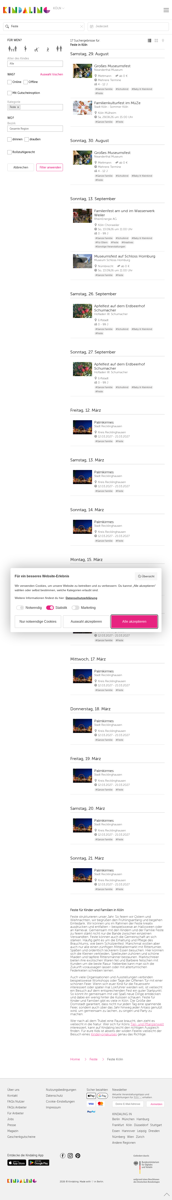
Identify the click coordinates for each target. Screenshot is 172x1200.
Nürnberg (118, 1136)
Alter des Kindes (18, 58)
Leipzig (141, 1131)
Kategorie (13, 102)
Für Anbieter (15, 1113)
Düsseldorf (141, 1125)
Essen (116, 1131)
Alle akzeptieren (134, 621)
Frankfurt (118, 1125)
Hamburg (143, 1119)
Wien (130, 1136)
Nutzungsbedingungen (61, 1089)
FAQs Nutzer (16, 1101)
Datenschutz (54, 1095)
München (128, 1119)
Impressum (53, 1107)
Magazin (12, 1131)
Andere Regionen (124, 1142)
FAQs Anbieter (17, 1107)
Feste (94, 1059)
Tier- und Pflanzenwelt (147, 1024)
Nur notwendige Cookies (38, 621)
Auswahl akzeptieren (86, 621)
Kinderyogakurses (104, 1034)
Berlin (116, 1119)
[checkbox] (28, 607)
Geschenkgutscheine (21, 1136)
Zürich (140, 1136)
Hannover (128, 1131)
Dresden (154, 1131)
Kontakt (12, 1095)
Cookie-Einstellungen (60, 1101)
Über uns (13, 1089)
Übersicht (148, 576)
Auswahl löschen (51, 74)
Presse (11, 1125)
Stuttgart (156, 1125)
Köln (129, 1125)
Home (75, 1059)
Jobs (10, 1119)
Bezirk (11, 123)
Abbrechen (20, 167)
